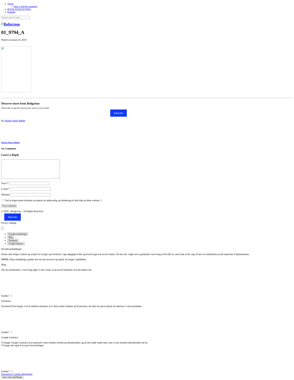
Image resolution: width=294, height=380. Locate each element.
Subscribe (118, 113)
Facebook (13, 240)
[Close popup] (2, 228)
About (10, 3)
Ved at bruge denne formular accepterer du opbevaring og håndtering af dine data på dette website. (53, 200)
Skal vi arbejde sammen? (25, 6)
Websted (5, 194)
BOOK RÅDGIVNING (19, 9)
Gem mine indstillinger (12, 377)
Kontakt (11, 12)
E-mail (5, 189)
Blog (11, 237)
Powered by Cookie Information (16, 374)
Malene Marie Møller (15, 120)
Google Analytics (16, 244)
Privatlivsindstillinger (18, 234)
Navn (4, 183)
